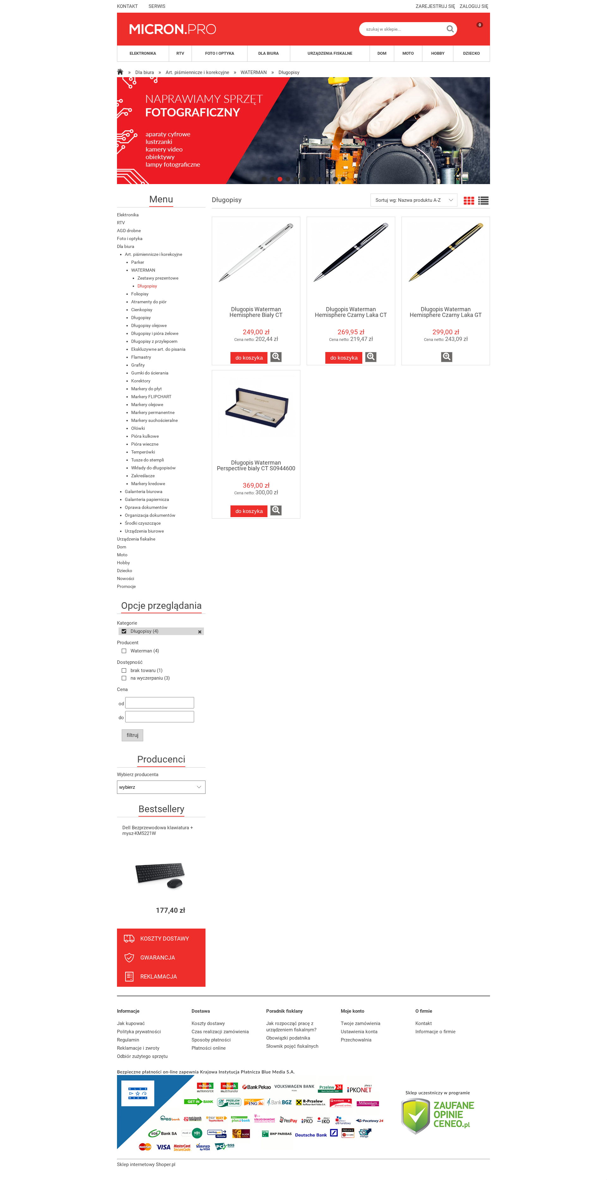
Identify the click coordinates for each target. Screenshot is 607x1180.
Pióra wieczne (144, 444)
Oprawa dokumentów (146, 507)
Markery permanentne (153, 412)
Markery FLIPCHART (151, 396)
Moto (122, 554)
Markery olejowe (147, 404)
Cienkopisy (141, 309)
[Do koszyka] (195, 910)
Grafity (138, 365)
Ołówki (138, 428)
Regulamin (128, 1040)
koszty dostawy (164, 938)
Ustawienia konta (359, 1032)
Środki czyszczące (143, 523)
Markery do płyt (146, 388)
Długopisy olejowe (149, 325)
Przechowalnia (356, 1040)
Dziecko (124, 570)
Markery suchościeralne (154, 420)
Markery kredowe (148, 483)
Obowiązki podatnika (288, 1038)
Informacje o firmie (435, 1032)
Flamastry (141, 357)
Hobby (123, 562)
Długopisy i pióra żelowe (154, 333)
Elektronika (128, 214)
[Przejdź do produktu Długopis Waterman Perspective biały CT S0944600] (256, 414)
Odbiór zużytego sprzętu (142, 1056)
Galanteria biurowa (143, 491)
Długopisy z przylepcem (154, 341)
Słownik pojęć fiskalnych (292, 1046)
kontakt (127, 6)
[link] (303, 130)
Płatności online (209, 1048)
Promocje (126, 586)
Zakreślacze (143, 475)
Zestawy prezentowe (158, 278)
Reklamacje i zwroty (138, 1048)
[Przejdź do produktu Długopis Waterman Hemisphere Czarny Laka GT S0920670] (446, 261)
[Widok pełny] (483, 201)
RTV (121, 222)
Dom (121, 546)
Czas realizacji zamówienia (220, 1032)
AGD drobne (129, 230)
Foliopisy (140, 293)
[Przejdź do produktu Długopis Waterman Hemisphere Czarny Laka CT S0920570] (351, 261)
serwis (157, 6)
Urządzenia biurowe (144, 531)
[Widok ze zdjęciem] (469, 201)
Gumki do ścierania (150, 372)
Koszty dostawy (208, 1023)
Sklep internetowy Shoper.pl (146, 1164)
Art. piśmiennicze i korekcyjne (153, 254)
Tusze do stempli (147, 459)
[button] (276, 357)
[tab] (264, 179)
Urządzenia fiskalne (136, 538)
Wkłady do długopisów (153, 467)
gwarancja (157, 957)
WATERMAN (143, 270)
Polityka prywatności (139, 1032)
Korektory (140, 380)
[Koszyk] (474, 34)
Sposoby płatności (211, 1040)
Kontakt (423, 1023)
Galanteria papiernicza (147, 499)
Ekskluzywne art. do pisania (158, 349)
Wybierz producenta (137, 774)
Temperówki (143, 451)
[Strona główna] (173, 29)
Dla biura (125, 246)
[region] (303, 130)
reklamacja (158, 976)
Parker (137, 262)
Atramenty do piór (149, 301)
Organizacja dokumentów (150, 515)
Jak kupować (131, 1023)
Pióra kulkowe (145, 436)
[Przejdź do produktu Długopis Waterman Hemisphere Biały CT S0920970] (256, 261)
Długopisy (147, 285)
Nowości (125, 578)
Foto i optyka (130, 238)
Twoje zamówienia (360, 1023)
